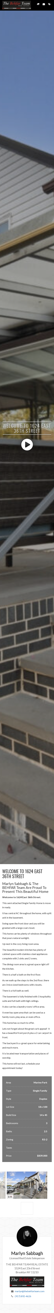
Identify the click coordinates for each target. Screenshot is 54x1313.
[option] (27, 1185)
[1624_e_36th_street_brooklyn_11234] (27, 1208)
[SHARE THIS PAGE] (38, 5)
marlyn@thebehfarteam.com (29, 1291)
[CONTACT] (43, 5)
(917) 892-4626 (23, 1296)
